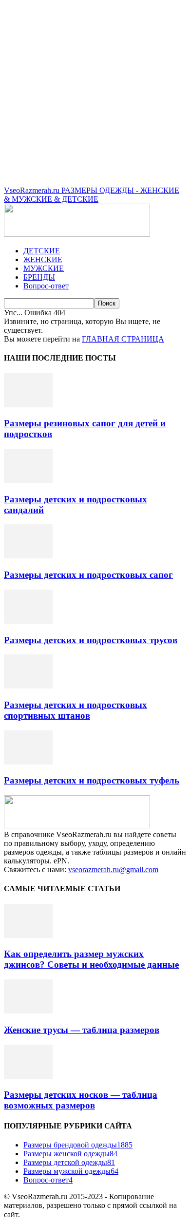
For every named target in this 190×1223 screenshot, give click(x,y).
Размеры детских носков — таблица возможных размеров (80, 1099)
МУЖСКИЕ (43, 268)
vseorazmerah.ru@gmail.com (113, 869)
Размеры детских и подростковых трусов (90, 640)
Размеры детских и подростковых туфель (91, 780)
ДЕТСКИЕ (41, 251)
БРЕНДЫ (39, 277)
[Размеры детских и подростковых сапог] (28, 556)
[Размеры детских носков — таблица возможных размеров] (28, 1076)
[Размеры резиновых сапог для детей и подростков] (28, 405)
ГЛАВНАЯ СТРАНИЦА (123, 339)
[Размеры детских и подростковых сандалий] (28, 480)
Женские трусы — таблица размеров (81, 1030)
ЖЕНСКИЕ (42, 259)
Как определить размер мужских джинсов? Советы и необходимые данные (91, 959)
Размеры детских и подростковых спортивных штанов (75, 710)
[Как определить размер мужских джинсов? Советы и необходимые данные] (28, 935)
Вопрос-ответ (46, 286)
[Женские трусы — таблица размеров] (28, 1011)
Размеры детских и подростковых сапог (88, 575)
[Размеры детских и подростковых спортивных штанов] (28, 686)
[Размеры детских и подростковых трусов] (28, 621)
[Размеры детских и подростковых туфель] (28, 762)
